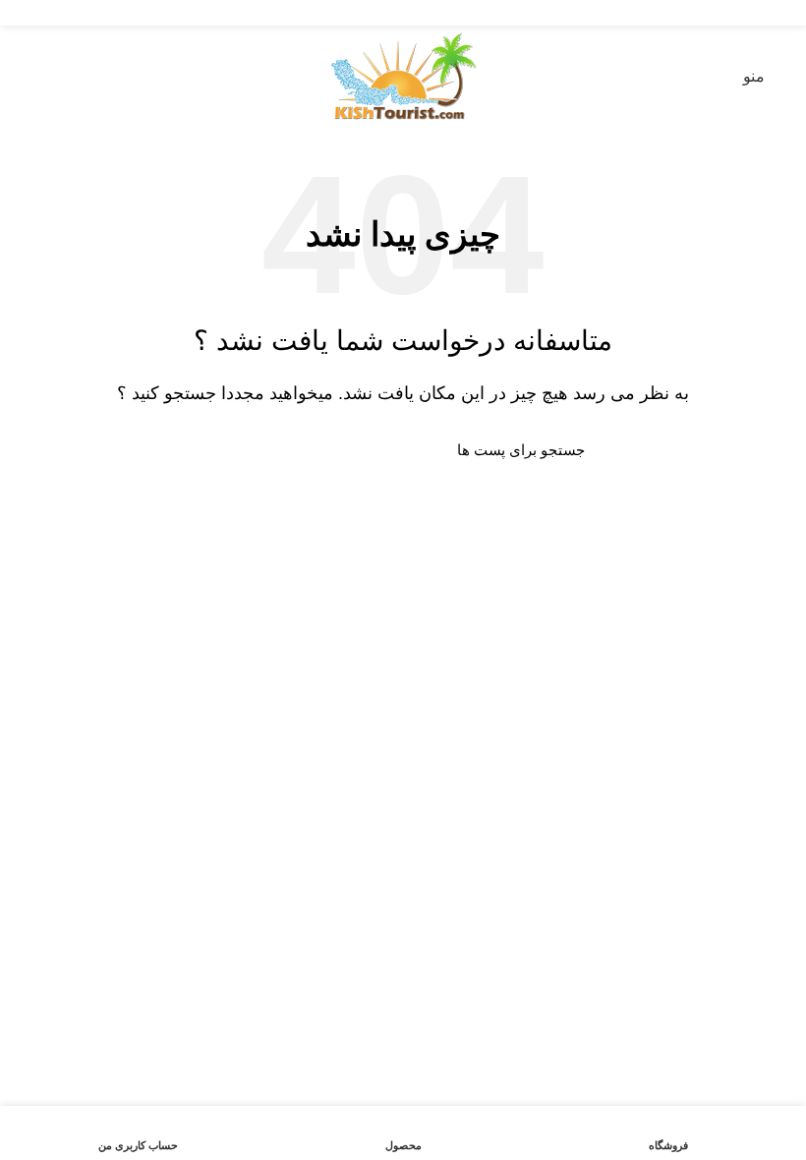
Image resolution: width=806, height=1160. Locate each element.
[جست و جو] (233, 449)
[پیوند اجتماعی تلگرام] (358, 13)
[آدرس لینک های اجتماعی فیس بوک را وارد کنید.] (448, 13)
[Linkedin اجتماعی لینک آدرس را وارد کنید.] (403, 13)
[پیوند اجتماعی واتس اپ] (381, 13)
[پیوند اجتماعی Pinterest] (426, 13)
